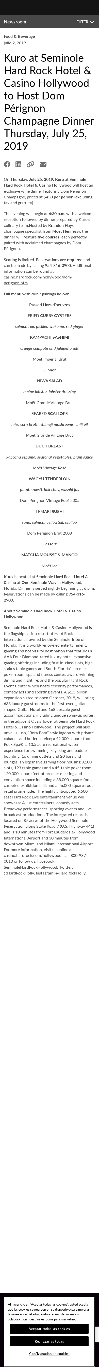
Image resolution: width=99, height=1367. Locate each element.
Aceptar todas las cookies (49, 1328)
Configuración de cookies (49, 1353)
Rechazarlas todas (49, 1341)
